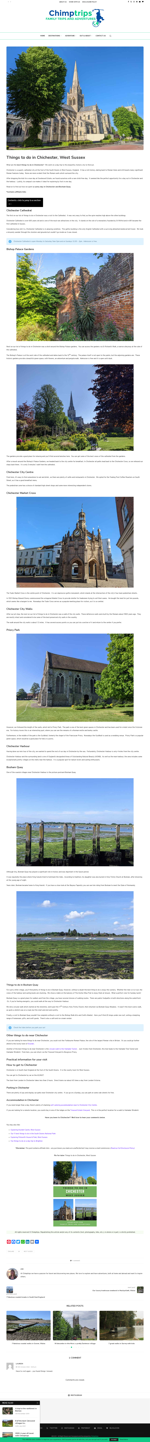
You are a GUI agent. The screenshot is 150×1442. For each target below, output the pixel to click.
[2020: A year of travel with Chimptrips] (7, 1435)
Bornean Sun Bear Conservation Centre (121, 1343)
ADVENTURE (70, 36)
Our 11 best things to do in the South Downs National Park (33, 1134)
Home (42, 36)
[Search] (110, 36)
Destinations (54, 36)
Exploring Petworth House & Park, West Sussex (29, 1137)
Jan (22, 1269)
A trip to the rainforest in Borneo (26, 1409)
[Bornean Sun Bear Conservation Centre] (121, 1325)
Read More (124, 1439)
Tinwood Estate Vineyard (80, 1110)
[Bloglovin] (143, 2)
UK (19, 1251)
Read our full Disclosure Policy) (123, 1148)
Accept (114, 1440)
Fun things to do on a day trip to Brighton (27, 1141)
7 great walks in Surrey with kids (75, 1343)
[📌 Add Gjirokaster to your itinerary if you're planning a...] (137, 1410)
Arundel (31, 1044)
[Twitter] (131, 2)
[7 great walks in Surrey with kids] (75, 1325)
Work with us (74, 2)
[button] (8, 2)
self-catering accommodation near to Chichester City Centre (74, 1105)
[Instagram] (134, 2)
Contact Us (101, 36)
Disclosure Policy (89, 2)
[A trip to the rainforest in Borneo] (7, 1410)
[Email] (140, 2)
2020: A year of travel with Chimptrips (24, 1434)
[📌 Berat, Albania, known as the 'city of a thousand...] (112, 1410)
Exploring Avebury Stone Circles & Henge (29, 2)
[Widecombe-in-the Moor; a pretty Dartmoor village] (28, 1325)
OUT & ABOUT (85, 36)
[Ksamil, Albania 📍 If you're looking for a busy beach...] (87, 1410)
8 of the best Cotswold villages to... (25, 1422)
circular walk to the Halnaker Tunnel (63, 1049)
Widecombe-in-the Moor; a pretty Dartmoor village (28, 1343)
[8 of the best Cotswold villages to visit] (7, 1423)
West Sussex (28, 1251)
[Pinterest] (136, 2)
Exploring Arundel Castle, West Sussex (25, 1130)
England (11, 1251)
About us (63, 2)
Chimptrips (94, 1436)
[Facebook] (128, 2)
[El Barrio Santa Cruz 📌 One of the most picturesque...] (62, 1410)
